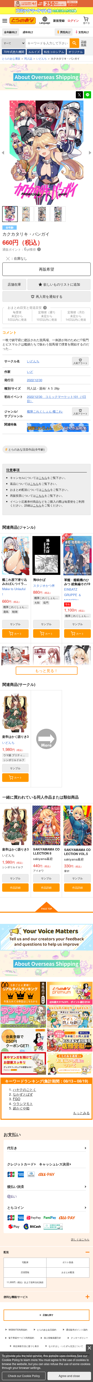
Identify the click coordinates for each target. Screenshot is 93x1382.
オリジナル (75, 52)
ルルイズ (34, 52)
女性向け (83, 32)
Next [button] (90, 152)
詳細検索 (83, 43)
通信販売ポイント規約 (77, 1329)
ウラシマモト (23, 1103)
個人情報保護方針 (52, 1337)
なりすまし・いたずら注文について (66, 1346)
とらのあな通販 (11, 58)
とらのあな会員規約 (46, 1329)
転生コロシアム (54, 52)
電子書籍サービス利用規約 (21, 1337)
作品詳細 (15, 887)
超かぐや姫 (21, 1108)
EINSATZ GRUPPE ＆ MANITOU (72, 594)
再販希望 (46, 269)
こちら (43, 478)
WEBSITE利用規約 (18, 1329)
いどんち (8, 742)
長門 (45, 602)
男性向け (65, 32)
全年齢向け (10, 32)
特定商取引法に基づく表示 (26, 1346)
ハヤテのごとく (24, 1089)
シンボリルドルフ (13, 760)
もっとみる (81, 1112)
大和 (37, 602)
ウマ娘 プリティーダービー (16, 755)
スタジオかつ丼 (44, 585)
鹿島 (6, 611)
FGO (16, 1098)
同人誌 (28, 58)
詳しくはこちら (80, 1239)
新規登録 (59, 20)
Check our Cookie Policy (24, 1376)
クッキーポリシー (79, 1337)
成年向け (28, 32)
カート (18, 633)
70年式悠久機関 (14, 52)
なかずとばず (23, 1094)
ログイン (73, 20)
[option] (46, 152)
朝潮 (14, 611)
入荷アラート (80, 363)
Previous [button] (3, 152)
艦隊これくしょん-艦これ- (16, 607)
